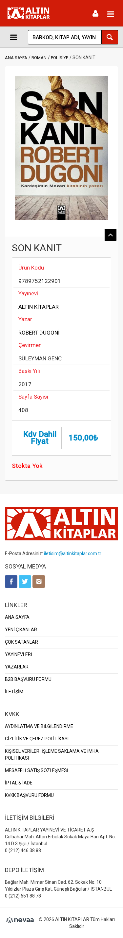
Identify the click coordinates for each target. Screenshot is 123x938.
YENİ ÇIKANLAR (21, 629)
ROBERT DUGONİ (39, 332)
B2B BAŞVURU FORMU (28, 679)
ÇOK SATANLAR (21, 642)
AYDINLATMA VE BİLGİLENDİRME (39, 726)
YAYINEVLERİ (18, 654)
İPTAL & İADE (18, 782)
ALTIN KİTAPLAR (38, 307)
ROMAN (39, 57)
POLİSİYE (59, 57)
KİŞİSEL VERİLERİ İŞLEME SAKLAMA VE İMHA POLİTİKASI (52, 755)
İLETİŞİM (14, 691)
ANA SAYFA (16, 57)
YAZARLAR (17, 666)
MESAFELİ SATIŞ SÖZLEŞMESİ (36, 770)
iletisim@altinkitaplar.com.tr (72, 553)
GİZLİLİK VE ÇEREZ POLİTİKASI (37, 738)
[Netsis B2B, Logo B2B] (20, 919)
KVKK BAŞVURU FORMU (29, 795)
